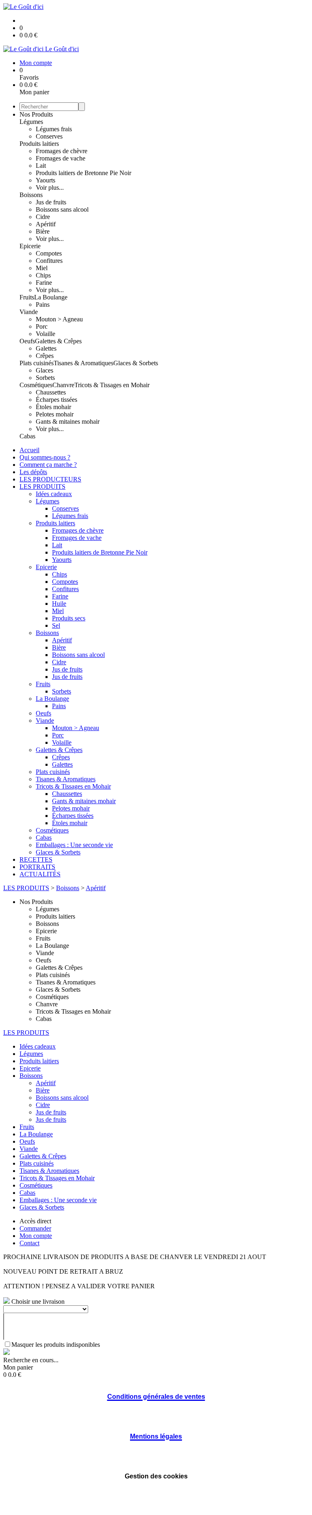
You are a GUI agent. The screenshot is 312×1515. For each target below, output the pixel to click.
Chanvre (63, 384)
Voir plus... (50, 187)
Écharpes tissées (56, 399)
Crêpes (45, 355)
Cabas (27, 436)
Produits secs (68, 618)
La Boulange (50, 297)
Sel (56, 625)
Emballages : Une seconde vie (74, 844)
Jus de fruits (51, 202)
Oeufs (27, 341)
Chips (43, 275)
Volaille (45, 333)
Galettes (46, 348)
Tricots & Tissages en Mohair (112, 384)
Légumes (31, 121)
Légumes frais (54, 129)
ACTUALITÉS (40, 874)
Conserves (49, 136)
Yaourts (45, 180)
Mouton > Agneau (59, 319)
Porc (42, 326)
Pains (43, 304)
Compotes (49, 253)
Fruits (27, 297)
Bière (43, 231)
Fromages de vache (60, 158)
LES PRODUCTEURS (50, 479)
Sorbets (45, 377)
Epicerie (30, 246)
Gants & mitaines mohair (68, 421)
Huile (59, 603)
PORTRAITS (37, 866)
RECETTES (36, 859)
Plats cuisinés (37, 363)
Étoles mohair (53, 406)
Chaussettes (51, 392)
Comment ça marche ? (48, 464)
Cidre (43, 216)
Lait (41, 165)
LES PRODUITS (42, 486)
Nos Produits (36, 114)
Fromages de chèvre (61, 150)
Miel (42, 267)
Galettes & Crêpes (58, 341)
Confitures (49, 260)
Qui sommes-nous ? (45, 457)
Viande (29, 311)
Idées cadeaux (54, 493)
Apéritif (46, 224)
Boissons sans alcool (62, 209)
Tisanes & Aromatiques (83, 363)
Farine (44, 282)
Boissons (31, 194)
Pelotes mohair (55, 414)
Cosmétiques (36, 384)
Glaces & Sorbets (135, 363)
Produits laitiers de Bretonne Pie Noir (83, 172)
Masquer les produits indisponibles (55, 1344)
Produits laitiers (39, 143)
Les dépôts (33, 471)
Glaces (44, 370)
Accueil (29, 449)
